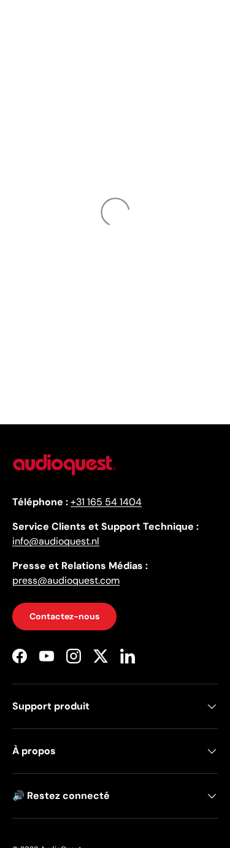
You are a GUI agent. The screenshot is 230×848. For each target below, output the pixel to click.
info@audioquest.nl (55, 541)
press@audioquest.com (66, 580)
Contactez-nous (64, 616)
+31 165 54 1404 (106, 501)
